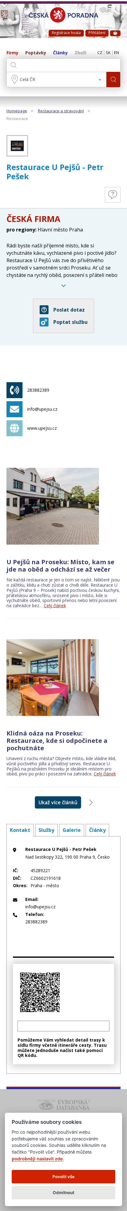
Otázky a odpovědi (113, 195)
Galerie (72, 830)
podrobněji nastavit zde (37, 1158)
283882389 (38, 390)
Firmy (12, 53)
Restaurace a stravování (61, 111)
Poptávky (35, 53)
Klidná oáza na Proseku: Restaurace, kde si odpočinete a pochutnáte (57, 740)
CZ (99, 52)
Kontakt (20, 830)
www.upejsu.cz (42, 428)
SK (108, 52)
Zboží (80, 53)
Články (60, 53)
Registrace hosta (66, 32)
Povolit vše (63, 1176)
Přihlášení (96, 32)
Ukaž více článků (58, 802)
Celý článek (55, 605)
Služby (46, 830)
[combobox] (57, 79)
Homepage (16, 111)
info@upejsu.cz (42, 409)
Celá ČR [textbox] (27, 79)
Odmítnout (63, 1192)
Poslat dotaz (69, 309)
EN (116, 52)
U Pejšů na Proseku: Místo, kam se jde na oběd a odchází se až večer (60, 565)
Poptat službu (70, 322)
